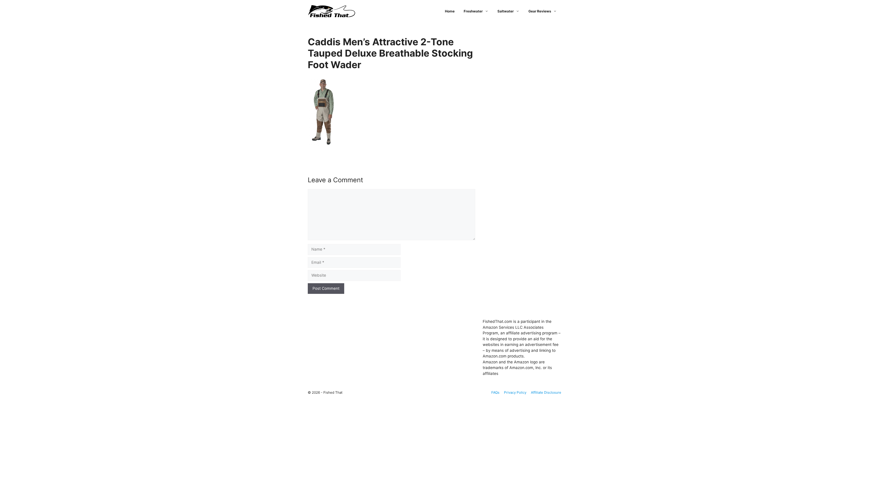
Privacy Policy (515, 392)
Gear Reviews (539, 11)
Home (450, 11)
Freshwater (473, 11)
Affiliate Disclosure (546, 392)
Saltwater (505, 11)
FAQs (495, 392)
